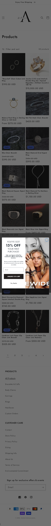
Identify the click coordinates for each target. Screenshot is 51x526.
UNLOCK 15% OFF (13, 276)
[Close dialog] (46, 240)
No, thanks (13, 283)
